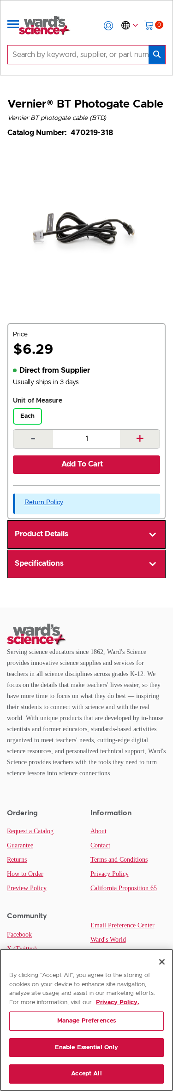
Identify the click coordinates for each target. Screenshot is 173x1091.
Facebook (19, 934)
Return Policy (43, 502)
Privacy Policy (109, 873)
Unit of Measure (37, 401)
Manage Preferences (86, 1021)
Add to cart (82, 464)
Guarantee (20, 845)
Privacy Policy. (117, 1003)
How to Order (25, 873)
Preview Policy (27, 888)
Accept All (86, 1074)
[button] (108, 25)
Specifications (39, 563)
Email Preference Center (122, 925)
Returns (17, 859)
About (98, 831)
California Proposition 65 (123, 888)
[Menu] (13, 26)
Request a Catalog (30, 831)
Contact (100, 845)
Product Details (41, 534)
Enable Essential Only (87, 1048)
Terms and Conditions (119, 859)
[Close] (162, 962)
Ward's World (108, 939)
